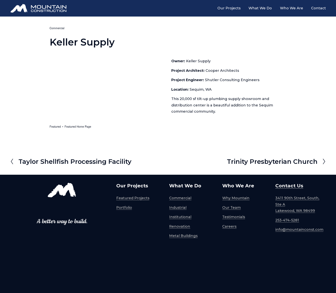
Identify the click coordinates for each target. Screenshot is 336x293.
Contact (318, 8)
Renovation (179, 226)
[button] (64, 67)
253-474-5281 (287, 220)
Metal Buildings (183, 236)
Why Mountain (235, 198)
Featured (55, 126)
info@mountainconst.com (299, 229)
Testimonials (233, 217)
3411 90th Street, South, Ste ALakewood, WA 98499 (297, 204)
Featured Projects (132, 198)
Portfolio (124, 207)
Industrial (177, 207)
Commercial (57, 28)
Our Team (231, 207)
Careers (229, 226)
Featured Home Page (78, 126)
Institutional (180, 217)
